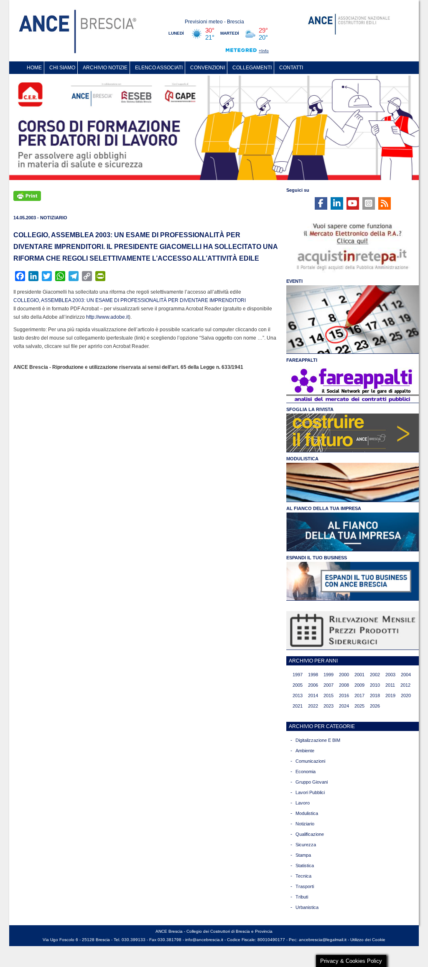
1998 (313, 674)
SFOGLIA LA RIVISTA (310, 409)
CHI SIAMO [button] (62, 68)
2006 (313, 685)
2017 (359, 695)
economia (306, 771)
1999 (329, 674)
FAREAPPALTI (301, 360)
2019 (390, 695)
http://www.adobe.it (107, 317)
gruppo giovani (312, 781)
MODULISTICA (302, 458)
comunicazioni (310, 761)
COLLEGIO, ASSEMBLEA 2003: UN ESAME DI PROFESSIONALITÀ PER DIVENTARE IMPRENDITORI (129, 300)
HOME (34, 68)
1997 (298, 674)
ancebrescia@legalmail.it (322, 939)
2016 (344, 695)
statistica (305, 865)
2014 (313, 695)
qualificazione (310, 834)
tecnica (303, 875)
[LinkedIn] (337, 203)
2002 (375, 674)
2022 (313, 705)
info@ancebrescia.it (204, 939)
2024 (344, 705)
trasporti (305, 886)
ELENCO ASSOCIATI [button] (159, 68)
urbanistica (307, 907)
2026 (375, 705)
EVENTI (294, 281)
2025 (359, 705)
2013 (298, 695)
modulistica (307, 813)
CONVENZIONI (207, 68)
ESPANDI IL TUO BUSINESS (316, 557)
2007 (329, 685)
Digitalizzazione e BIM (318, 740)
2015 (329, 695)
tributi (302, 896)
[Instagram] (368, 203)
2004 (406, 674)
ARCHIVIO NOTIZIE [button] (105, 68)
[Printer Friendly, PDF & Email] (27, 195)
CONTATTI (291, 68)
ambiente (305, 750)
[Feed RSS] (384, 203)
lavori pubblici (310, 792)
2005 (298, 685)
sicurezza (306, 844)
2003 (390, 674)
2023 (329, 705)
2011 (390, 685)
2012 (405, 685)
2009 (359, 685)
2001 (359, 674)
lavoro (303, 802)
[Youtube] (352, 203)
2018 (375, 695)
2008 (344, 685)
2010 (375, 685)
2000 (344, 674)
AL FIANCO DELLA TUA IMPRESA (323, 508)
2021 (298, 705)
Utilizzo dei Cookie (367, 939)
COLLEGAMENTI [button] (252, 68)
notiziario (305, 823)
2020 (406, 695)
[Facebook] (321, 203)
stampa (303, 855)
